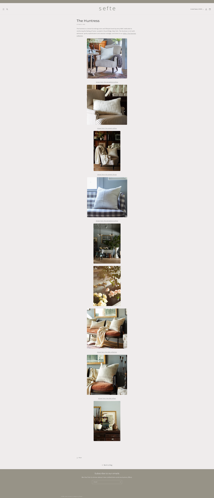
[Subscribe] (120, 482)
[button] (3, 9)
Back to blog (108, 465)
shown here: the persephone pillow (107, 221)
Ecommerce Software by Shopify (75, 496)
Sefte (66, 496)
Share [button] (80, 457)
